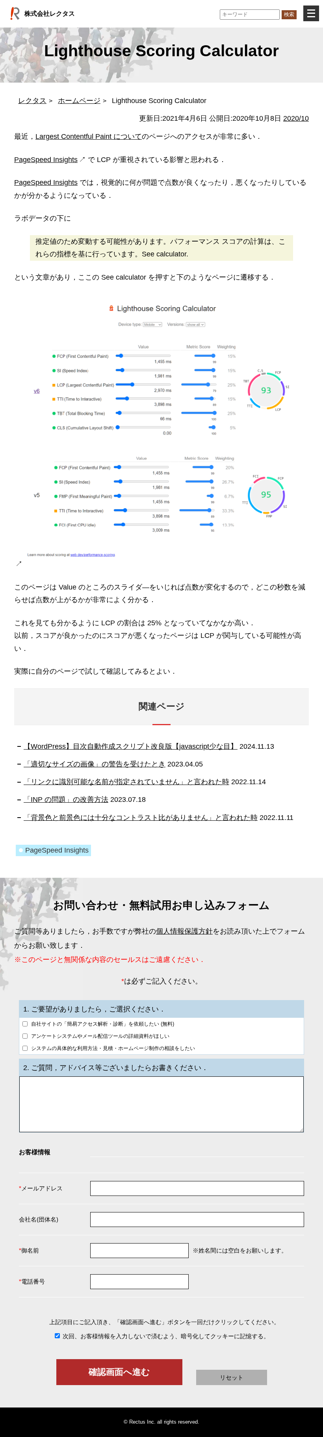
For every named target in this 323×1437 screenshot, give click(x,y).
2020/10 (296, 118)
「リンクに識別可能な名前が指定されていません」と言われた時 (126, 782)
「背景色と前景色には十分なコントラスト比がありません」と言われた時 (141, 818)
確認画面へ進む (119, 1372)
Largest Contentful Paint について (88, 136)
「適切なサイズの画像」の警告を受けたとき (94, 764)
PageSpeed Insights (46, 160)
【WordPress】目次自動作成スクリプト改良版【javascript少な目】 (131, 746)
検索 (289, 14)
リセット (231, 1377)
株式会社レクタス (49, 13)
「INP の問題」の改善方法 (66, 799)
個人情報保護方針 (184, 931)
